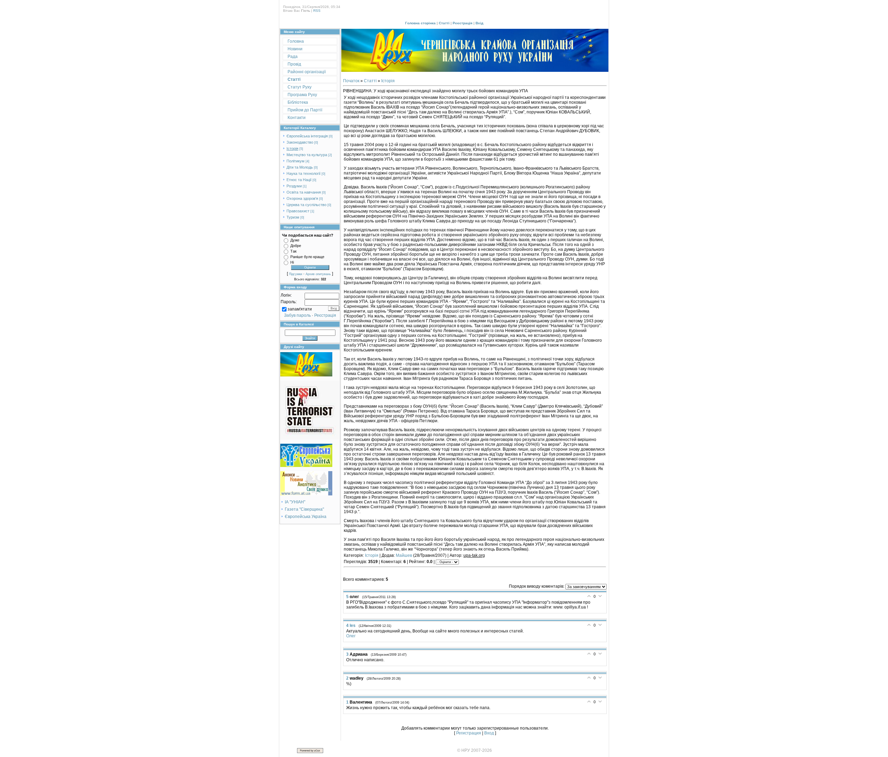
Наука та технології (304, 173)
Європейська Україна (305, 516)
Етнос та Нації (299, 180)
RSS (317, 10)
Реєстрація (462, 23)
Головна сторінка (420, 23)
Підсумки (295, 274)
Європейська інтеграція (307, 136)
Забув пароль (297, 315)
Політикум (296, 161)
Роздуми (294, 186)
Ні (292, 262)
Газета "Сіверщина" (304, 509)
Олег (351, 635)
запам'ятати (300, 309)
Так (293, 251)
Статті (444, 23)
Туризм (293, 217)
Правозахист (298, 211)
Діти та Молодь (300, 167)
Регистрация (468, 733)
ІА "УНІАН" (295, 502)
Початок (351, 80)
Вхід (479, 23)
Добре (295, 246)
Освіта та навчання (304, 192)
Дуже (294, 240)
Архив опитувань (318, 274)
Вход (489, 733)
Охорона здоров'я (302, 198)
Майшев (404, 555)
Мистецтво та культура (307, 155)
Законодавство (300, 142)
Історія (292, 148)
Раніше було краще (307, 257)
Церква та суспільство (306, 205)
